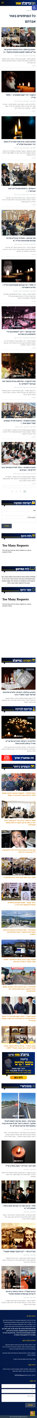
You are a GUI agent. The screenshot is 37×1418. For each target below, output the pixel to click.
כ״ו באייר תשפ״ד (26, 387)
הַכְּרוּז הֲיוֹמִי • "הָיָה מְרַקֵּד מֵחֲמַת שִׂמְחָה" (19, 1251)
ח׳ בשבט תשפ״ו (26, 101)
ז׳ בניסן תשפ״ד (26, 426)
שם (34, 510)
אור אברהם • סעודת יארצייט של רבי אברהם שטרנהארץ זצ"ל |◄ (21, 239)
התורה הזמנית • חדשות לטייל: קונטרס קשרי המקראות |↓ (20, 422)
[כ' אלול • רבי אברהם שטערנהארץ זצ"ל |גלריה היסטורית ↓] (18, 271)
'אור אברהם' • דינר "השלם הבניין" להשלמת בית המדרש (21, 333)
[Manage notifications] (31, 1412)
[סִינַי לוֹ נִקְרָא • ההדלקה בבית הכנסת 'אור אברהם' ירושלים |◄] (18, 366)
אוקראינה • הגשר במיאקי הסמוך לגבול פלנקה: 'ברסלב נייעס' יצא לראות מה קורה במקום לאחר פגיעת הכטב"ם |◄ (19, 1123)
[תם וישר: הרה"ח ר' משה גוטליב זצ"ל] (18, 1152)
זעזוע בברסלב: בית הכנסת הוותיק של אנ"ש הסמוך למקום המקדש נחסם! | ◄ (19, 51)
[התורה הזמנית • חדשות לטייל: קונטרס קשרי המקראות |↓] (18, 410)
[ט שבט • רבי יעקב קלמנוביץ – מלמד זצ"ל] (18, 81)
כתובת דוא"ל (31, 517)
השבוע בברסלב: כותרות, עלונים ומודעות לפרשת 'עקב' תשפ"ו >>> (19, 693)
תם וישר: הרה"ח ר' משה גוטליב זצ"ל (21, 1166)
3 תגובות (16, 55)
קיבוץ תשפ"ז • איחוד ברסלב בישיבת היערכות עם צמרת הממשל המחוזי (21, 1292)
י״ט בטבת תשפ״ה (26, 194)
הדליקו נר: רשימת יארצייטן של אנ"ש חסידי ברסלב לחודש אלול (21, 742)
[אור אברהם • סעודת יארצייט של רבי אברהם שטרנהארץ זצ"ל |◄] (18, 223)
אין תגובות (16, 101)
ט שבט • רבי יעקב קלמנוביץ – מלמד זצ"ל (21, 96)
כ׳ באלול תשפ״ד (26, 244)
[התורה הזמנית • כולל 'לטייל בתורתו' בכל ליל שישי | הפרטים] (18, 453)
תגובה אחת (15, 291)
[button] (34, 7)
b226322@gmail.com (21, 1375)
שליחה (6, 526)
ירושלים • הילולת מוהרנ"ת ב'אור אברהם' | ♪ (22, 190)
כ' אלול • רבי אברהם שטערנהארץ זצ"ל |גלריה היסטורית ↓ (19, 286)
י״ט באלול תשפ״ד (26, 291)
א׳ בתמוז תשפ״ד (26, 337)
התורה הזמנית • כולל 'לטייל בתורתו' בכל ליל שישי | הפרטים (19, 468)
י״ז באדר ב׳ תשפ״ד (26, 473)
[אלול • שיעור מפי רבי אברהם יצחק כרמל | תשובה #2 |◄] (18, 1191)
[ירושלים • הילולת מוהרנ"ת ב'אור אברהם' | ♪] (18, 174)
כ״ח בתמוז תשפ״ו (26, 55)
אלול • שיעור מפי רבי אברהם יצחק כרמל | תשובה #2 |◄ (19, 1207)
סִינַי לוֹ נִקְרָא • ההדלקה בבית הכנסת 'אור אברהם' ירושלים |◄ (19, 382)
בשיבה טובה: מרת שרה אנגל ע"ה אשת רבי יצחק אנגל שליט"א (20, 143)
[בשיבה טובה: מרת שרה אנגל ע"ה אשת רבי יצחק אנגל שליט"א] (18, 127)
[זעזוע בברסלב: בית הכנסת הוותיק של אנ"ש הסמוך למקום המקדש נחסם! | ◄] (18, 37)
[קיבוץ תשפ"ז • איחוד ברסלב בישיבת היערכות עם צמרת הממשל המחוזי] (18, 1277)
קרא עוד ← (33, 65)
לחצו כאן (4, 1328)
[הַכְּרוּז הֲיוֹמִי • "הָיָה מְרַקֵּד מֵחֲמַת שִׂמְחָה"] (18, 1236)
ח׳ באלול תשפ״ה (26, 147)
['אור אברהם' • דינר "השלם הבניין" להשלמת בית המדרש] (18, 317)
